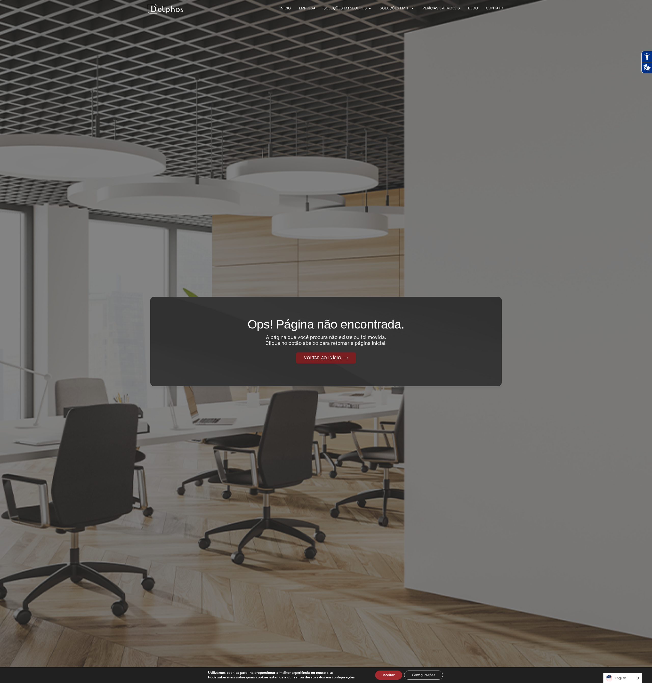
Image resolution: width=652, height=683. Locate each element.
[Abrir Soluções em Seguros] (370, 8)
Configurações (423, 675)
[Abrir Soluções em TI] (412, 8)
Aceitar (389, 675)
